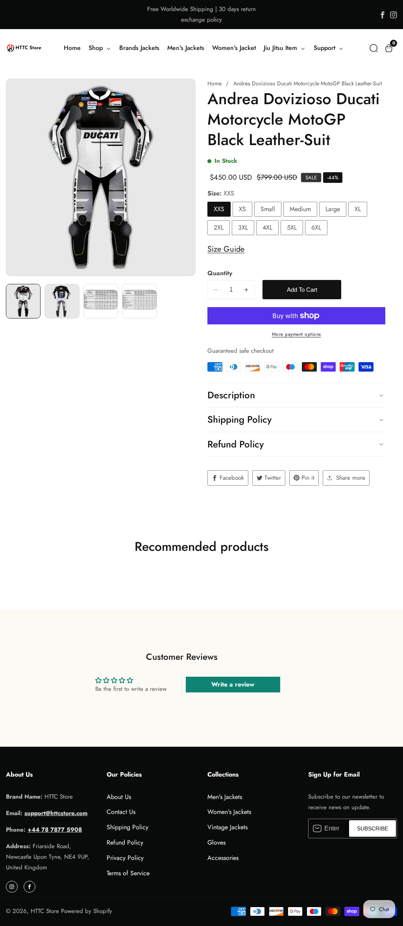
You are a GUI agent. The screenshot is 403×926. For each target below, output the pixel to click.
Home (72, 47)
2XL (219, 227)
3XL (243, 227)
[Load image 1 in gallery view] (23, 301)
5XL (292, 227)
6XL (316, 227)
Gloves (216, 842)
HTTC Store (45, 911)
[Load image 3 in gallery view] (100, 301)
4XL (267, 227)
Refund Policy (125, 842)
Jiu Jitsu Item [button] (281, 47)
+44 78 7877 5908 (55, 829)
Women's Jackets (229, 811)
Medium (300, 209)
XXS (219, 209)
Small (268, 209)
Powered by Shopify (86, 911)
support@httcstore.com (55, 813)
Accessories (222, 857)
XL (358, 209)
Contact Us (121, 811)
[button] (373, 48)
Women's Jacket (234, 47)
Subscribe (372, 828)
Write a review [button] (232, 684)
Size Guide (225, 249)
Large (332, 209)
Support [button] (325, 47)
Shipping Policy (127, 827)
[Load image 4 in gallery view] (139, 301)
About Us (119, 796)
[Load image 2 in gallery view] (61, 301)
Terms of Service (128, 873)
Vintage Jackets (227, 827)
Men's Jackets (185, 47)
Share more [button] (350, 477)
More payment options (296, 334)
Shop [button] (97, 47)
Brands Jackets (139, 47)
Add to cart (302, 289)
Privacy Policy (125, 857)
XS (242, 209)
